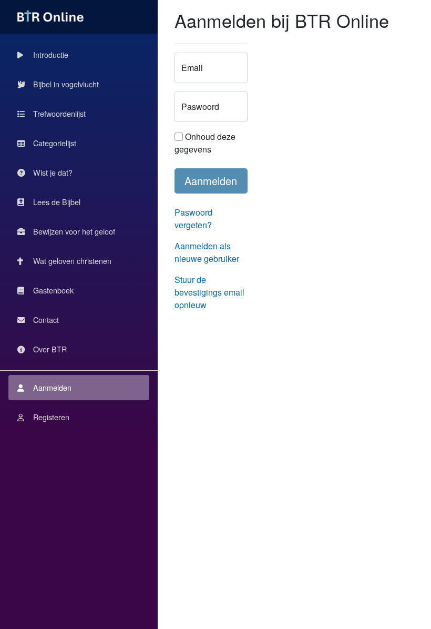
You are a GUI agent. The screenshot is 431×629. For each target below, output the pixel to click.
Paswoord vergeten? (193, 218)
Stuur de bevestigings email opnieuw (209, 292)
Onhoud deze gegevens (205, 142)
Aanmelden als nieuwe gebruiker (207, 252)
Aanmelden (210, 180)
